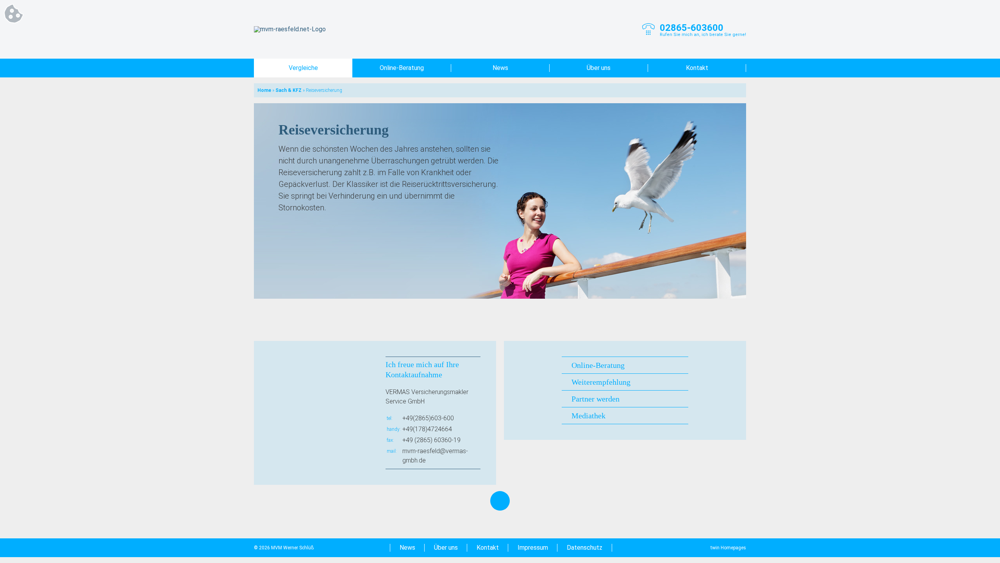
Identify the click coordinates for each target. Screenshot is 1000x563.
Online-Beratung (402, 68)
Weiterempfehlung (600, 382)
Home (264, 90)
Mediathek (588, 415)
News (500, 68)
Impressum (533, 547)
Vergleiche (303, 68)
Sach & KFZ (288, 90)
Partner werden (595, 398)
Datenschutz (584, 547)
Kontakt (697, 68)
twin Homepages (728, 547)
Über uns (599, 68)
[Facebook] (500, 501)
